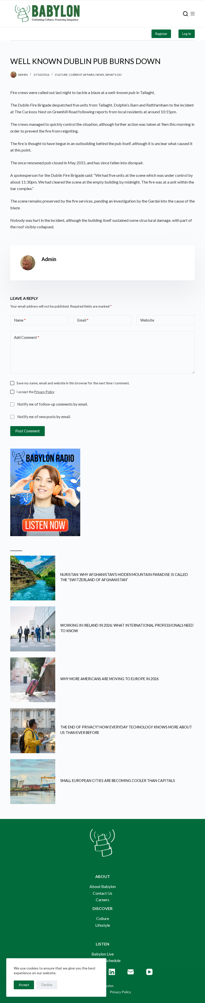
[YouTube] (149, 972)
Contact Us (102, 893)
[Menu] (192, 14)
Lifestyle (102, 925)
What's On (113, 75)
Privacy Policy (44, 392)
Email (82, 320)
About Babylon (103, 886)
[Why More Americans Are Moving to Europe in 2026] (32, 679)
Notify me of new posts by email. (44, 416)
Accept (24, 985)
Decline (47, 985)
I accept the (35, 392)
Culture (61, 75)
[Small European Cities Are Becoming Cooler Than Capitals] (32, 781)
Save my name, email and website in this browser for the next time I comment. (73, 383)
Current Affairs (81, 75)
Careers (102, 899)
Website (147, 320)
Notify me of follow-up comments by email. (52, 404)
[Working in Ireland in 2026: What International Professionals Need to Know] (32, 628)
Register (161, 34)
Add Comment (26, 337)
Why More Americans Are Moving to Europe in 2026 (109, 679)
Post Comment (27, 431)
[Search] (185, 13)
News (100, 75)
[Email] (131, 972)
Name (20, 320)
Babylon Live (103, 953)
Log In (186, 34)
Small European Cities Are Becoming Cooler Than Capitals (117, 780)
